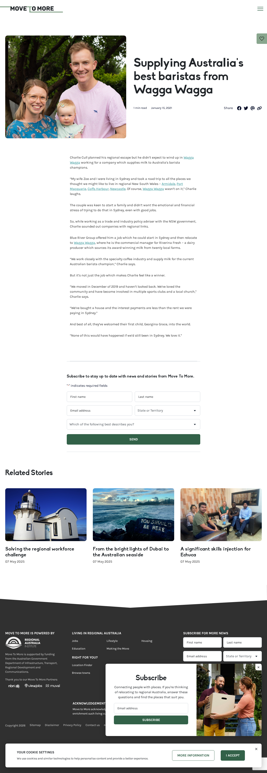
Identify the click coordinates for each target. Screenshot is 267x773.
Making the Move (118, 649)
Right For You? (85, 658)
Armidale (168, 184)
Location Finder (82, 665)
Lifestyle (112, 641)
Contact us (93, 725)
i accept (233, 755)
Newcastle (118, 189)
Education (78, 649)
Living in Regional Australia (96, 633)
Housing (146, 641)
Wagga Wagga (153, 189)
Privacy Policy (72, 725)
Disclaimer (52, 725)
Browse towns (81, 673)
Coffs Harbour (98, 189)
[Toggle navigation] (260, 9)
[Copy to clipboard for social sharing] (259, 108)
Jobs (75, 641)
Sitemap (35, 725)
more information (193, 755)
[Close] (256, 749)
